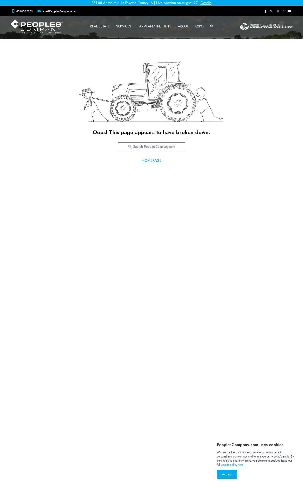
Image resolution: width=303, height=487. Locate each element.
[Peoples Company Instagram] (277, 11)
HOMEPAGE (152, 160)
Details (206, 3)
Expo (199, 26)
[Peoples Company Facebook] (266, 11)
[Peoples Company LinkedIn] (283, 11)
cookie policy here (232, 465)
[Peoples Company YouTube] (289, 11)
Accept (227, 474)
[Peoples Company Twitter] (271, 11)
